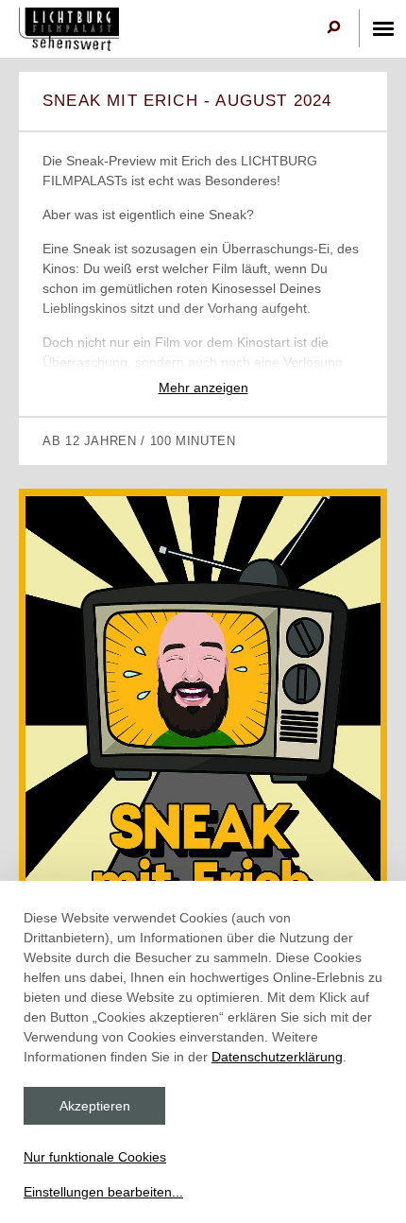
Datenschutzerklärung (277, 1056)
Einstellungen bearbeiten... (103, 1191)
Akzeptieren (94, 1105)
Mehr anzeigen (203, 387)
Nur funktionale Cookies (95, 1156)
